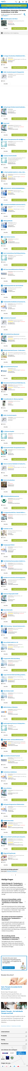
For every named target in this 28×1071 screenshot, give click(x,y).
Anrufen (6, 28)
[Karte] (24, 14)
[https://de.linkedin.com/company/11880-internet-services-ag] (14, 1066)
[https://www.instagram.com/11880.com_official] (6, 1066)
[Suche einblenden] (16, 2)
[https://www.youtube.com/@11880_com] (18, 1066)
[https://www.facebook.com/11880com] (2, 1066)
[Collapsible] (25, 884)
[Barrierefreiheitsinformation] (23, 2)
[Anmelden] (19, 2)
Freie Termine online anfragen (14, 5)
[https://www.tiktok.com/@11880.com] (10, 1066)
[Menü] (26, 2)
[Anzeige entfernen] (27, 1066)
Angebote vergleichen (8, 967)
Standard (5, 15)
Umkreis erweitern (12, 871)
